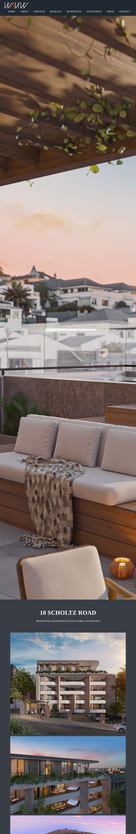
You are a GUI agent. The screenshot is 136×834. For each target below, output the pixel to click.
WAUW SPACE (94, 11)
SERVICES (39, 11)
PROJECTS (55, 11)
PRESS (110, 11)
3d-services (74, 11)
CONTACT (124, 11)
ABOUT (24, 11)
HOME (11, 11)
